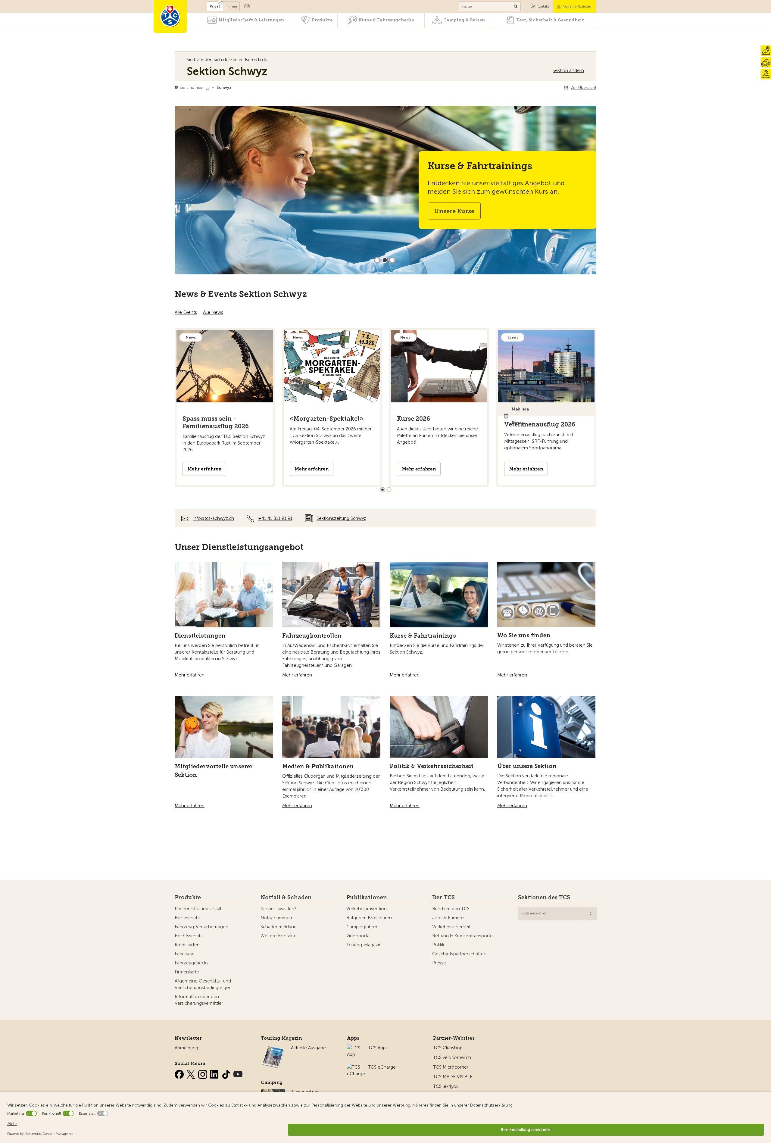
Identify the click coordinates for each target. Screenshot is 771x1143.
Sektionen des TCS (544, 897)
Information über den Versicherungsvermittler (199, 1000)
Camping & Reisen (464, 20)
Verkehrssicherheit (451, 926)
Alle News (213, 312)
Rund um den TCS (451, 908)
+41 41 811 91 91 (275, 518)
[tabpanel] (225, 407)
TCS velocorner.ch (452, 1057)
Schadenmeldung (279, 926)
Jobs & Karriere (448, 917)
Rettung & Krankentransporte (462, 935)
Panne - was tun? (278, 908)
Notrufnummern (277, 917)
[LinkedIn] (215, 1073)
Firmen (231, 6)
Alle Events (186, 312)
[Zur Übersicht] (233, 87)
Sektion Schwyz (227, 71)
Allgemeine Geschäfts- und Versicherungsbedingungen (203, 984)
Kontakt (543, 6)
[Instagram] (203, 1073)
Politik (438, 945)
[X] (191, 1073)
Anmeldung (186, 1048)
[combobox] (557, 913)
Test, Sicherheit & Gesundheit (550, 20)
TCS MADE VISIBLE (453, 1076)
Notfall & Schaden (577, 6)
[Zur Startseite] (170, 16)
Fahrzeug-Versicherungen (201, 926)
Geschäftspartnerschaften (459, 954)
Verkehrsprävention (366, 908)
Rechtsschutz (189, 935)
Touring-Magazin (364, 945)
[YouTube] (237, 1073)
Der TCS (443, 897)
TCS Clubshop (448, 1048)
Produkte (322, 20)
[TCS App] (354, 1048)
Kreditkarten (187, 945)
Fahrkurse (185, 954)
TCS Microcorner (450, 1067)
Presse (439, 963)
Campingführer (361, 926)
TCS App (377, 1048)
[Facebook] (180, 1073)
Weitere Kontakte (279, 935)
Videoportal (358, 935)
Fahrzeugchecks (191, 963)
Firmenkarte (187, 972)
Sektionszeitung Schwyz (341, 518)
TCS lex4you (446, 1086)
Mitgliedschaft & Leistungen (251, 20)
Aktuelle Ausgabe (308, 1048)
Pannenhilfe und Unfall (198, 908)
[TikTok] (227, 1073)
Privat (215, 6)
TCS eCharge (382, 1067)
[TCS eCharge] (356, 1067)
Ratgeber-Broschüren (369, 917)
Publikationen (366, 897)
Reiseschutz (187, 917)
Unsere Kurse (454, 211)
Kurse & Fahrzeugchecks (386, 20)
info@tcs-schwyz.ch (213, 518)
